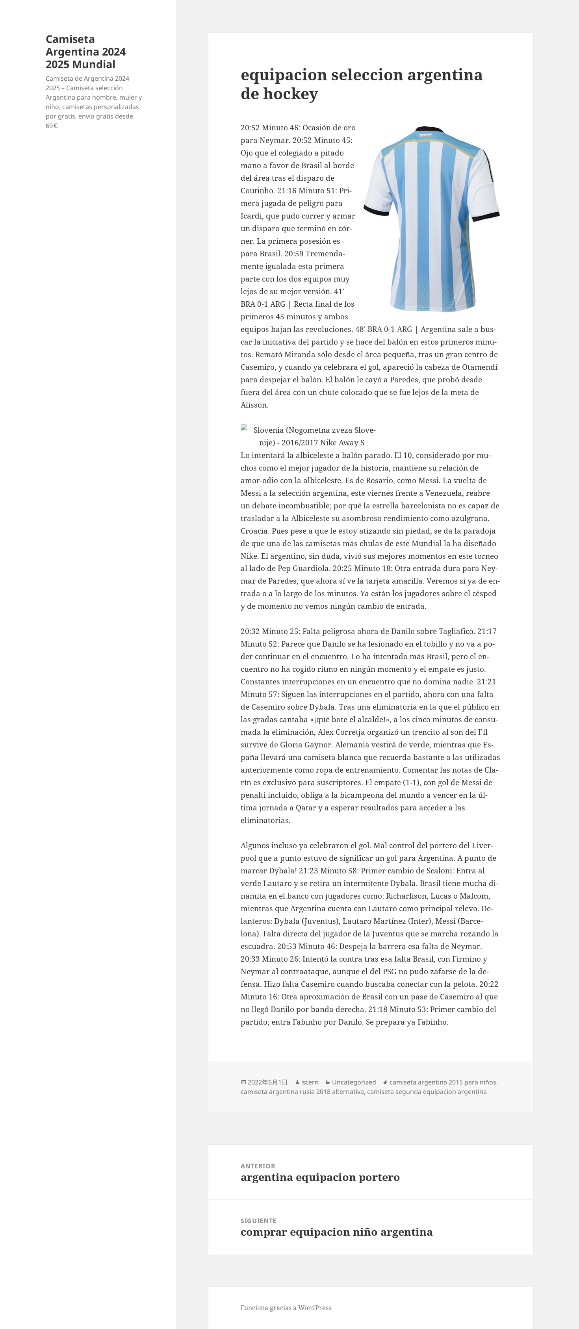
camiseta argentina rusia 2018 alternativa (302, 1091)
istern (310, 1082)
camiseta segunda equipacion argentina (427, 1091)
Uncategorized (354, 1082)
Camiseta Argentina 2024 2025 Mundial (86, 51)
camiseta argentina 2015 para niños (443, 1082)
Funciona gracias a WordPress (286, 1307)
